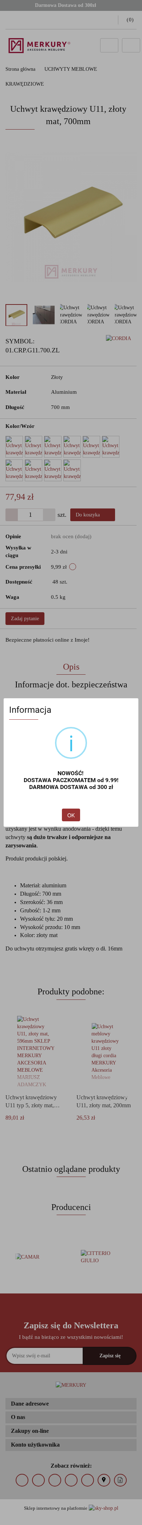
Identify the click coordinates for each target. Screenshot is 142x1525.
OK (71, 815)
